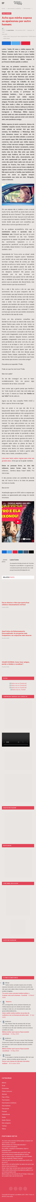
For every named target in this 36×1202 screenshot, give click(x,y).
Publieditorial (6, 1114)
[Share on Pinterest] (25, 43)
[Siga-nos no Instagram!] (18, 683)
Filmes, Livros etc (7, 1091)
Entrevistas (5, 1088)
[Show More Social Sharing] (32, 43)
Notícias (4, 1094)
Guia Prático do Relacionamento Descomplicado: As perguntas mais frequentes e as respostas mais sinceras (16, 633)
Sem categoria (6, 1123)
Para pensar (5, 1108)
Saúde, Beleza (6, 1120)
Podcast (4, 1111)
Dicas (3, 1085)
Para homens (7, 13)
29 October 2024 (14, 1063)
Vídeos (4, 1129)
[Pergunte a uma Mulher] (18, 3)
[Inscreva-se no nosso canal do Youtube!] (18, 685)
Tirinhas (4, 1126)
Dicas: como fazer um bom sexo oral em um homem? (17, 1168)
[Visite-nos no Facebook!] (18, 687)
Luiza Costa (10, 30)
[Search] (33, 3)
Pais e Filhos (5, 1097)
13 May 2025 (15, 1034)
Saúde (4, 1117)
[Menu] (3, 3)
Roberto (9, 1001)
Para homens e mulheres (9, 1103)
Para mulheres (6, 1105)
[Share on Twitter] (6, 43)
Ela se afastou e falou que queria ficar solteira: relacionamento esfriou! (15, 604)
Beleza (4, 1082)
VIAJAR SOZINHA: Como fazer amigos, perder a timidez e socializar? (16, 663)
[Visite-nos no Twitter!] (18, 689)
